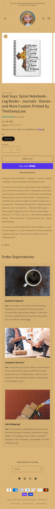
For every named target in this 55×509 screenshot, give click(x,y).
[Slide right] (33, 88)
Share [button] (6, 245)
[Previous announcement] (5, 4)
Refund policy (43, 500)
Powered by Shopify (29, 499)
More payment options (27, 172)
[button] (5, 18)
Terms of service (28, 503)
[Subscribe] (40, 469)
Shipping (4, 125)
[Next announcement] (50, 4)
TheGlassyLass (18, 499)
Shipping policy (41, 503)
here (28, 319)
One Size (8, 139)
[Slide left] (22, 88)
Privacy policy (15, 503)
